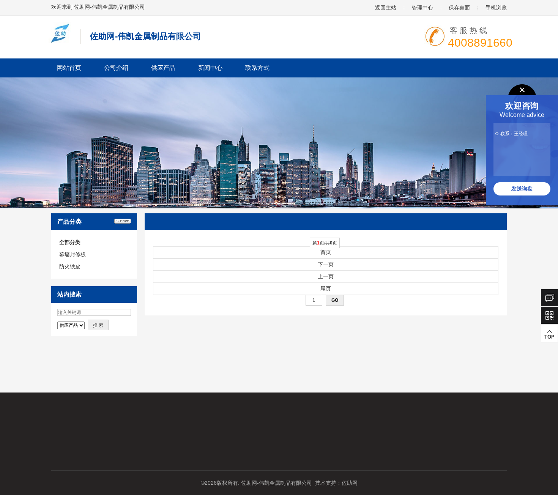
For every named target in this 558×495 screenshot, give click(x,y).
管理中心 (422, 8)
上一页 (325, 276)
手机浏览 (496, 8)
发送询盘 (522, 189)
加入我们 (24, 458)
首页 (326, 252)
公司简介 (24, 435)
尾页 (326, 288)
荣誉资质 (160, 423)
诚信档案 (160, 435)
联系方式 (257, 68)
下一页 (325, 264)
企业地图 (24, 446)
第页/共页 (324, 243)
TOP (549, 337)
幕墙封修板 (72, 254)
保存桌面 (459, 8)
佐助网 (350, 483)
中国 (338, 423)
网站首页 (69, 68)
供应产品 (163, 68)
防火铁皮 (69, 266)
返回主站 (385, 8)
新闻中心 (210, 68)
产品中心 (92, 423)
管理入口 (92, 458)
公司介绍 (116, 68)
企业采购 (92, 435)
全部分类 (69, 242)
